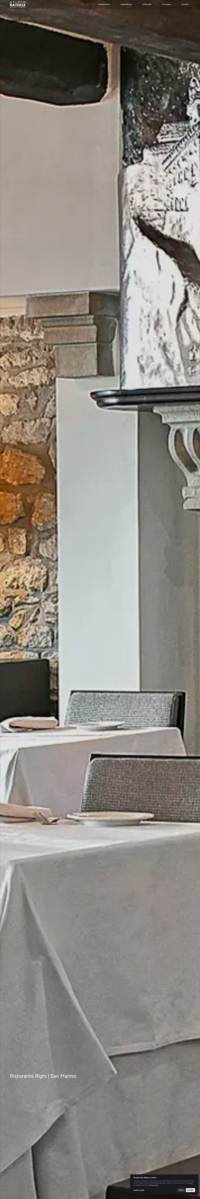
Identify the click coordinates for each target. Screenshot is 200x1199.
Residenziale (104, 4)
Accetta (190, 1190)
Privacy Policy (154, 1185)
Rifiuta (181, 1190)
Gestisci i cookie (139, 1190)
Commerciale (126, 4)
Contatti (185, 4)
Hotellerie (147, 4)
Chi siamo (166, 4)
